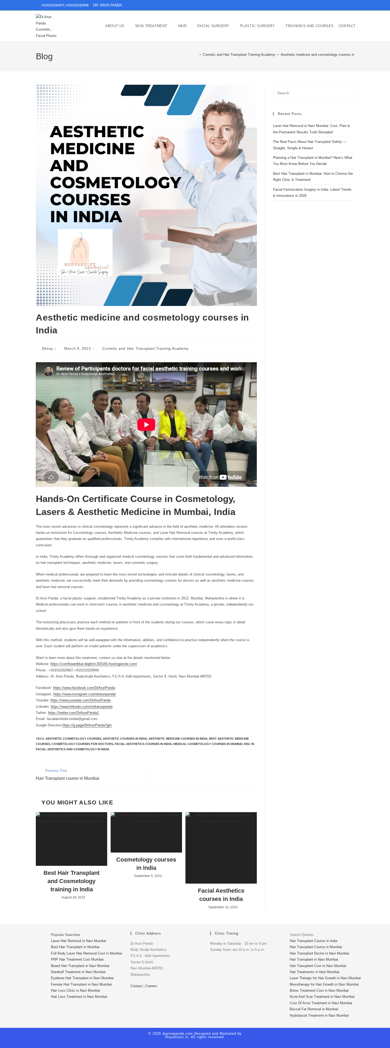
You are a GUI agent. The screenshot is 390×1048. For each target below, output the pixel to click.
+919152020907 (52, 5)
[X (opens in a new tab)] (322, 5)
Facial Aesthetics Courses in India (143, 743)
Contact (136, 986)
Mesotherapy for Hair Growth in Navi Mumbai (324, 984)
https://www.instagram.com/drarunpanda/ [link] (84, 694)
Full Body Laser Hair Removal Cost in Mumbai (86, 953)
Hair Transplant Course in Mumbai (316, 947)
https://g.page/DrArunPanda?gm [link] (87, 725)
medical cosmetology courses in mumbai (208, 743)
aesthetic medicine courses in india (178, 738)
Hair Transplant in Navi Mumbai (314, 959)
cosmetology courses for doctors (82, 743)
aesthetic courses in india (125, 738)
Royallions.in (176, 1037)
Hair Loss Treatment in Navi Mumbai (79, 997)
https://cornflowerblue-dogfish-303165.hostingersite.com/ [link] (93, 664)
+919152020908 (77, 5)
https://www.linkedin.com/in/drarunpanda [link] (81, 707)
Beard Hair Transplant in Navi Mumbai (80, 966)
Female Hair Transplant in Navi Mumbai (81, 984)
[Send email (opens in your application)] (352, 5)
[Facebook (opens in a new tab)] (328, 5)
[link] (84, 688)
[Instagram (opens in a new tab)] (334, 5)
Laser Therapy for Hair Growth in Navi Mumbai (325, 978)
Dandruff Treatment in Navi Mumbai (78, 972)
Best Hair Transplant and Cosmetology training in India (71, 881)
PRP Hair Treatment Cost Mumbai (77, 959)
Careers (151, 986)
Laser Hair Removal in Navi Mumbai (78, 941)
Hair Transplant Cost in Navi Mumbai (318, 966)
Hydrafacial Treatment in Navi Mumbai (319, 1015)
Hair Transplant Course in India (313, 941)
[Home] (196, 55)
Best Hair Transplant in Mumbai (75, 947)
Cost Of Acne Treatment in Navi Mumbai (321, 1003)
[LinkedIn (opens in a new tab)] (340, 5)
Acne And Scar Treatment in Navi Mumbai (322, 997)
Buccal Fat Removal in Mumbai (314, 1009)
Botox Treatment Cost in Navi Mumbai (319, 990)
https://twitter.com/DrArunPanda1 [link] (73, 713)
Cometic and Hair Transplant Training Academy (145, 348)
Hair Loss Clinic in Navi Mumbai (75, 990)
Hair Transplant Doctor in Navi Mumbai (319, 953)
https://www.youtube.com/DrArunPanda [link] (80, 700)
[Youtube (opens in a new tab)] (347, 5)
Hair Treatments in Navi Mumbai (314, 972)
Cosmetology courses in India (146, 863)
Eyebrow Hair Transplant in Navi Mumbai (82, 978)
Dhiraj (47, 348)
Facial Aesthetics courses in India (221, 894)
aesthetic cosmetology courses (73, 738)
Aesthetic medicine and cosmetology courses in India (322, 55)
